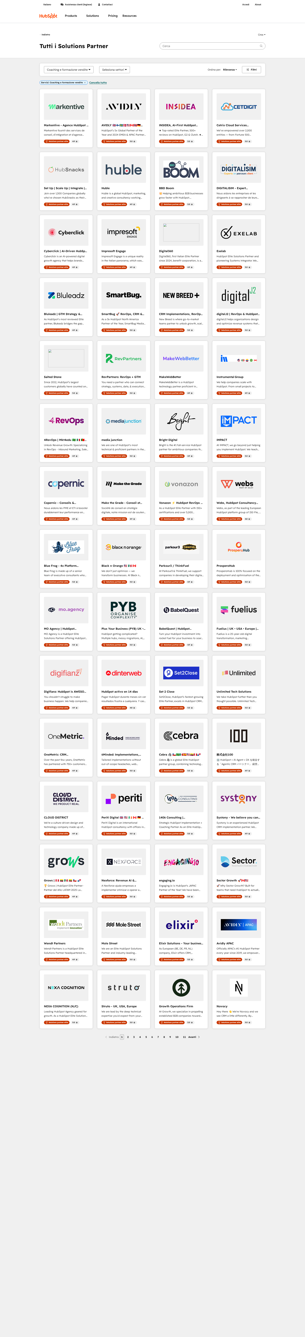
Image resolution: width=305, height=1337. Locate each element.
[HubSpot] (48, 16)
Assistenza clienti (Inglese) (78, 4)
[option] (67, 70)
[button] (261, 35)
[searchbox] (212, 45)
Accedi (245, 4)
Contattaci (107, 4)
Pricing (113, 16)
